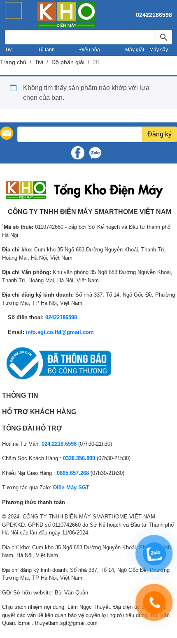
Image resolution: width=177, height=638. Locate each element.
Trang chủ (13, 62)
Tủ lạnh (46, 50)
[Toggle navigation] (13, 10)
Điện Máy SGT (71, 487)
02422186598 (154, 15)
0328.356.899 (79, 458)
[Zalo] (95, 152)
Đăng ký (159, 134)
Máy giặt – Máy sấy (146, 50)
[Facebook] (77, 152)
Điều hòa (89, 50)
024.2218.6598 (59, 444)
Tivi (9, 50)
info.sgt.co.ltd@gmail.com (60, 332)
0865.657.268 (73, 473)
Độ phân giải (67, 62)
